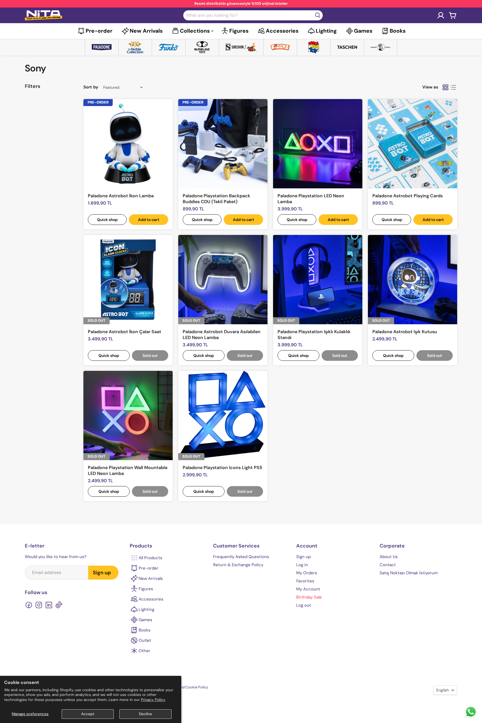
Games (363, 30)
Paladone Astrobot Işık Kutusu (404, 332)
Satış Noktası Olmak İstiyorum (409, 573)
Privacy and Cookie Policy (186, 687)
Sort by (90, 87)
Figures (239, 30)
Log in (302, 565)
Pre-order (99, 30)
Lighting (326, 30)
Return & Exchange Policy (238, 565)
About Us (389, 556)
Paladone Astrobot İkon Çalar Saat (124, 332)
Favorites (305, 581)
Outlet (145, 640)
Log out (303, 605)
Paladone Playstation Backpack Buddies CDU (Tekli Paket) (216, 199)
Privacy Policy (153, 699)
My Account (308, 589)
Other (144, 651)
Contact (388, 565)
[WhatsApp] (471, 717)
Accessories (282, 30)
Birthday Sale (309, 597)
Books (398, 30)
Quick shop (107, 219)
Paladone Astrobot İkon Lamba (121, 196)
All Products (150, 558)
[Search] (318, 15)
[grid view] (445, 87)
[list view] (453, 87)
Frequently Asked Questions (241, 556)
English (442, 690)
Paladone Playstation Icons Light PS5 (222, 467)
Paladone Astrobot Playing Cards (407, 196)
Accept (87, 714)
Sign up (102, 572)
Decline (145, 714)
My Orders (306, 573)
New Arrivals (146, 30)
